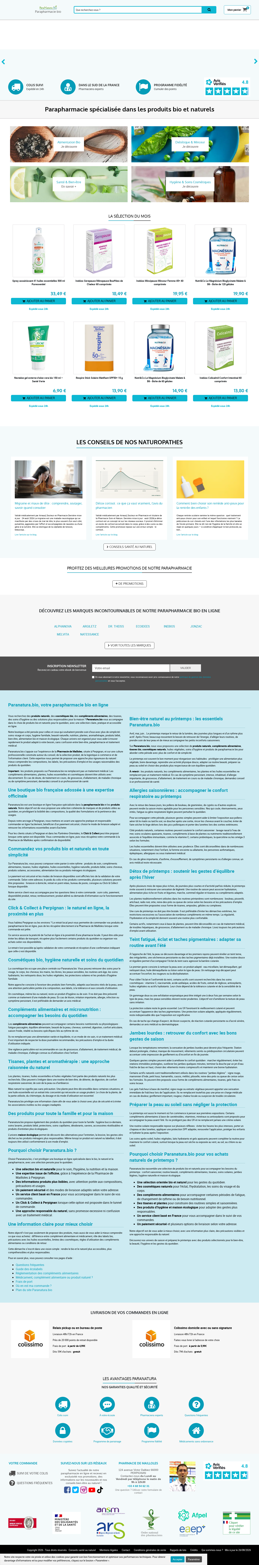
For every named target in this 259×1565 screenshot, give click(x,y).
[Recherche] (209, 9)
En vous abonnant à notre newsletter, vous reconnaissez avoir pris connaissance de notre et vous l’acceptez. (153, 679)
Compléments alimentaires (18, 18)
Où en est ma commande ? (34, 1286)
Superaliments (189, 18)
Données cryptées (62, 1441)
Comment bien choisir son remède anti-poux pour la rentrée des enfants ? (210, 505)
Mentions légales (109, 1550)
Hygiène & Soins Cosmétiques (168, 18)
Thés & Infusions (133, 18)
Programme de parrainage (107, 1441)
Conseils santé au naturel (130, 547)
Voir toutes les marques (131, 645)
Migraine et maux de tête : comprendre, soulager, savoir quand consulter (48, 505)
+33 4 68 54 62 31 (138, 1486)
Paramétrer (194, 1559)
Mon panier (234, 10)
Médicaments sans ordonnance (196, 1441)
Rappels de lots (178, 1550)
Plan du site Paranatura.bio (34, 1290)
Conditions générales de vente (150, 1550)
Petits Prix (242, 18)
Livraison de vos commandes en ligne (129, 1312)
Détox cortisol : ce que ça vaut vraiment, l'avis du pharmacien (129, 505)
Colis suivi (62, 1415)
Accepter (177, 1559)
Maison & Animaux (208, 18)
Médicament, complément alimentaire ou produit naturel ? (54, 1277)
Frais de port (24, 1281)
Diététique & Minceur (150, 18)
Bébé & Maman (116, 18)
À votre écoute (107, 1415)
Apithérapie (98, 18)
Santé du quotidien (60, 18)
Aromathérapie (40, 18)
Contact (126, 1550)
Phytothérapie (78, 18)
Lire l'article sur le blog (25, 534)
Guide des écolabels (29, 1269)
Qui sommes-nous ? (212, 1550)
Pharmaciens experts (151, 1415)
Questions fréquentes (30, 1265)
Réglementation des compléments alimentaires (47, 1273)
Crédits (194, 1550)
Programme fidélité (152, 1441)
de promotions (131, 584)
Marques (225, 18)
